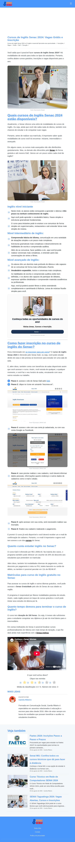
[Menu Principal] (71, 3)
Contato (37, 832)
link (48, 381)
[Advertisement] (37, 21)
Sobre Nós (37, 828)
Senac (52, 150)
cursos (29, 540)
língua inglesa (42, 633)
